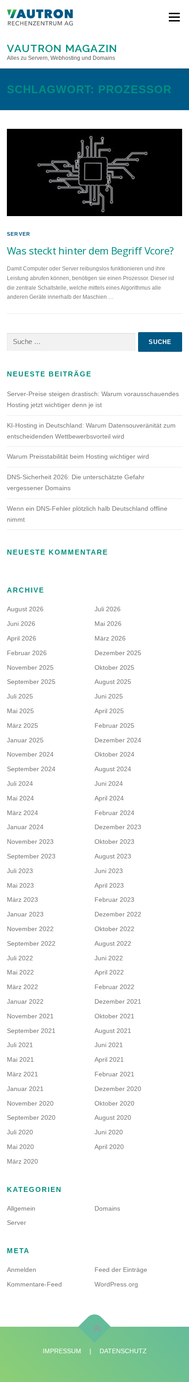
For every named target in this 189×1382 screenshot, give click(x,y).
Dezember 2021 (117, 1001)
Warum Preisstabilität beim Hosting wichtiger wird (78, 456)
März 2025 (22, 725)
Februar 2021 (114, 1074)
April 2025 (109, 711)
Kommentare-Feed (34, 1284)
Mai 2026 (108, 623)
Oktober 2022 (114, 928)
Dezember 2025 (117, 653)
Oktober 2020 (114, 1103)
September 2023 (31, 856)
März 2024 (22, 812)
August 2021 (112, 1030)
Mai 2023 (20, 885)
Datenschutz (123, 1351)
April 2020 (109, 1146)
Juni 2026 (21, 623)
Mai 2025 (20, 711)
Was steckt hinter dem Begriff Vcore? (90, 250)
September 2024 (31, 769)
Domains (107, 1208)
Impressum (62, 1351)
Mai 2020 (20, 1146)
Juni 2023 (108, 870)
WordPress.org (116, 1284)
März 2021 (22, 1074)
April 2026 (21, 638)
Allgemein (21, 1208)
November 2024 (30, 754)
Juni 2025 (108, 696)
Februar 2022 (114, 986)
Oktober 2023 (114, 841)
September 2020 (31, 1117)
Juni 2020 (108, 1132)
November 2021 (30, 1016)
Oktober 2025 (114, 667)
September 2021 (31, 1030)
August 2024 (112, 769)
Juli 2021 (20, 1044)
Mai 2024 (20, 798)
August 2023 (112, 856)
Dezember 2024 (117, 740)
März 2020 (22, 1161)
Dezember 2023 (117, 827)
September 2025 (31, 681)
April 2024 (109, 798)
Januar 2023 (25, 914)
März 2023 (22, 899)
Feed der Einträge (120, 1269)
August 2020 (112, 1117)
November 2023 (30, 841)
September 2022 (31, 943)
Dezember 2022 (117, 914)
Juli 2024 (20, 783)
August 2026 (25, 609)
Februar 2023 (114, 899)
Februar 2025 (114, 725)
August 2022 (112, 943)
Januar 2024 (25, 827)
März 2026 (110, 638)
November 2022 (30, 928)
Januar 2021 (25, 1088)
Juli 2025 (20, 696)
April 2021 (109, 1059)
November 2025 (30, 667)
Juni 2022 (108, 958)
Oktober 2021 (114, 1016)
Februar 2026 (27, 653)
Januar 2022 (25, 1001)
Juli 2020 (20, 1132)
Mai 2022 (20, 972)
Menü (173, 17)
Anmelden (21, 1269)
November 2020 (30, 1103)
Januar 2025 (25, 740)
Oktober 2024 (114, 754)
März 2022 (22, 986)
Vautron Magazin (62, 48)
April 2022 (109, 972)
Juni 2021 (108, 1044)
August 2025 (112, 681)
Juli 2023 (20, 870)
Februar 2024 (114, 812)
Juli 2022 (20, 958)
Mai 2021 (20, 1059)
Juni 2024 (108, 783)
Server (18, 234)
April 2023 (109, 885)
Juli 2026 (107, 609)
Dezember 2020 (117, 1088)
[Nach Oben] (94, 1326)
